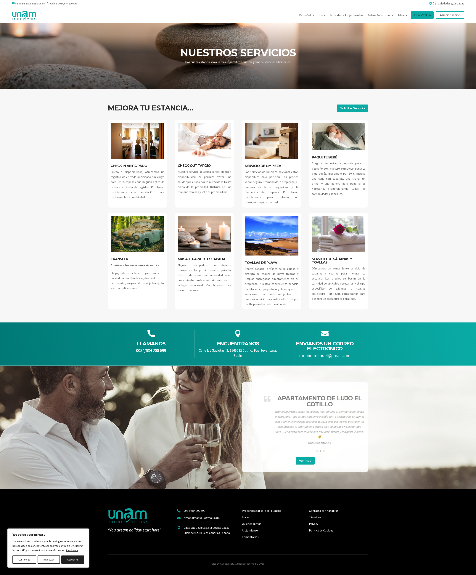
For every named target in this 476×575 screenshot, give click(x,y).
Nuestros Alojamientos (346, 15)
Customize (24, 559)
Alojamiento (250, 530)
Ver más (305, 460)
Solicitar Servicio (352, 108)
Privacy (313, 524)
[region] (48, 548)
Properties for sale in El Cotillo (262, 511)
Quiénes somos (251, 524)
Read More (72, 550)
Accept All (72, 559)
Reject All (49, 559)
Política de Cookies (321, 530)
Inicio (322, 15)
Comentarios (250, 537)
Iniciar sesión (451, 15)
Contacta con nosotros (323, 511)
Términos (315, 517)
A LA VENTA (422, 15)
